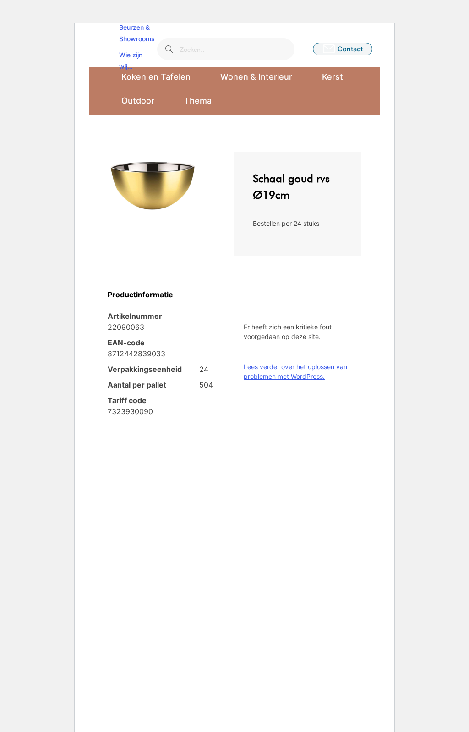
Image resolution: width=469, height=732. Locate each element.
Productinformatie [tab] (140, 294)
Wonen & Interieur (256, 77)
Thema (198, 100)
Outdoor (137, 100)
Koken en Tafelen (156, 77)
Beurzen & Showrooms (137, 33)
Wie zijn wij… (130, 60)
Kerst (332, 77)
